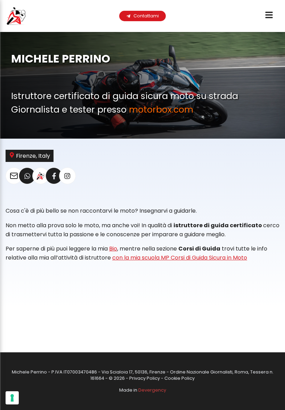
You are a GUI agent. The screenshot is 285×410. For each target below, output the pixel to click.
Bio (113, 249)
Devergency (152, 390)
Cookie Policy (179, 378)
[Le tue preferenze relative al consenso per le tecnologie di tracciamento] (12, 397)
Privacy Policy (144, 378)
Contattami (146, 16)
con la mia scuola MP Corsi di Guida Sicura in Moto (179, 258)
